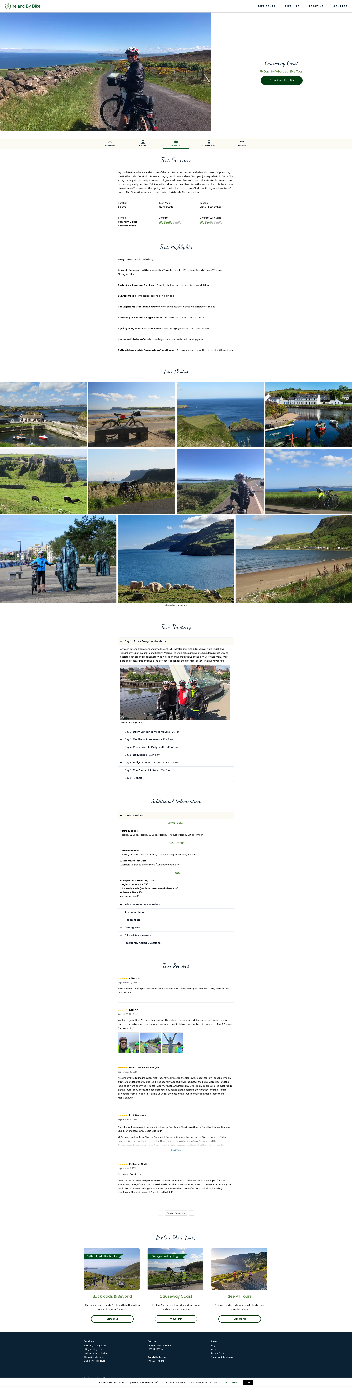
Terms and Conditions (222, 1357)
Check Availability (282, 80)
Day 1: (145, 641)
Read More (176, 1150)
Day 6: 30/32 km (151, 762)
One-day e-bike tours (94, 1360)
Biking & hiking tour (93, 1349)
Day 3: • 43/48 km (149, 739)
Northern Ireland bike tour (96, 1353)
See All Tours (240, 1296)
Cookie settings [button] (231, 1382)
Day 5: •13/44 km (142, 754)
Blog (213, 1345)
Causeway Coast (176, 1296)
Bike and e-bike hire (93, 1357)
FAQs (213, 1349)
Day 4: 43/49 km (151, 747)
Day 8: (133, 777)
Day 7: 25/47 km (148, 770)
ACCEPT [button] (247, 1382)
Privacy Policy (217, 1353)
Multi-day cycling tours (95, 1345)
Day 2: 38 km (152, 731)
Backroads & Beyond (112, 1296)
